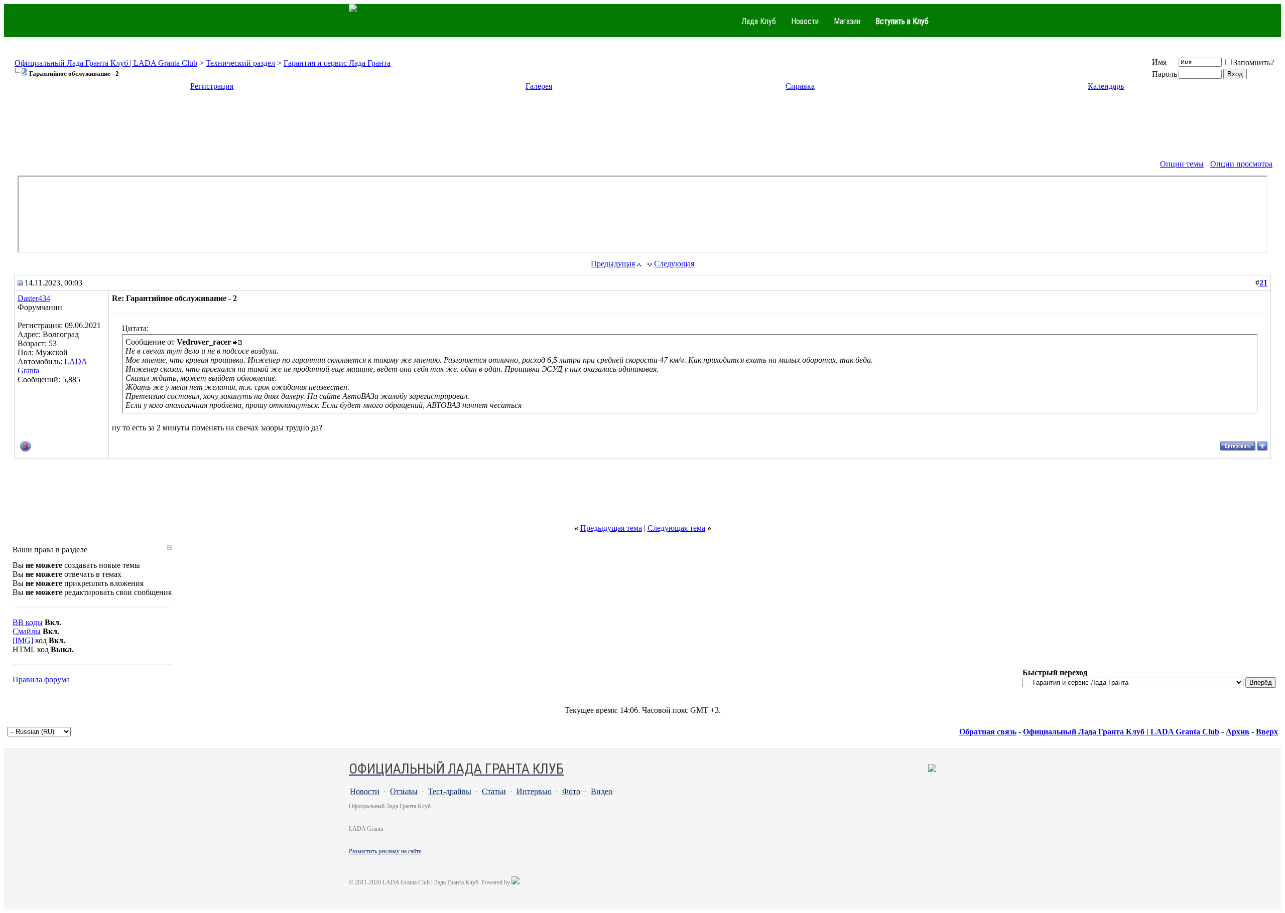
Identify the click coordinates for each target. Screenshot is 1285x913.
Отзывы (404, 791)
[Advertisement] (642, 122)
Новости (805, 21)
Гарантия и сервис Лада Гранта (337, 63)
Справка (800, 86)
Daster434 (34, 298)
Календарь (1106, 86)
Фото (571, 791)
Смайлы (27, 631)
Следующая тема (676, 528)
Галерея (539, 86)
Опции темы (1182, 164)
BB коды (28, 622)
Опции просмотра (1241, 164)
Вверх (1267, 731)
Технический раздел (240, 63)
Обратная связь (987, 731)
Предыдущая (613, 263)
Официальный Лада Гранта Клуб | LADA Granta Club (106, 63)
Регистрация (211, 86)
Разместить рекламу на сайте (385, 851)
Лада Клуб (758, 21)
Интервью (534, 791)
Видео (601, 791)
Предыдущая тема (611, 528)
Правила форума (41, 679)
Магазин (847, 21)
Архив (1237, 731)
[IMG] (23, 640)
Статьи (494, 791)
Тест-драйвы (449, 791)
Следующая (674, 263)
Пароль (1164, 74)
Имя (1159, 62)
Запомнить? (1253, 62)
